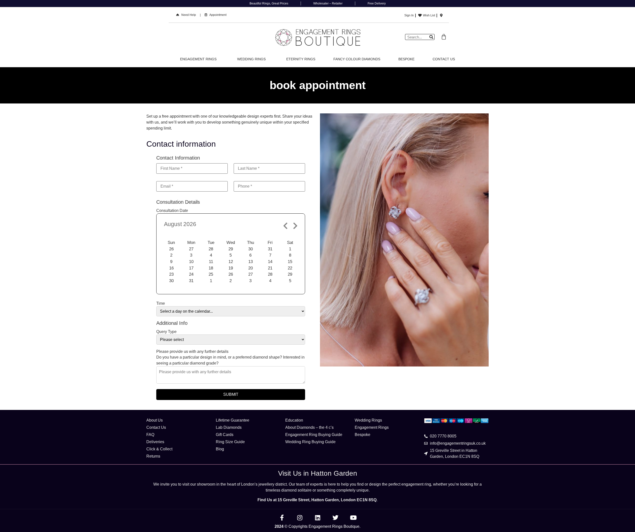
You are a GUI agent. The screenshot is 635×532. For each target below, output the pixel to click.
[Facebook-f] (282, 518)
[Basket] (444, 37)
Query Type (166, 332)
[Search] (431, 37)
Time (160, 303)
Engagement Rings (198, 59)
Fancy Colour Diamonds (356, 59)
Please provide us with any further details (192, 352)
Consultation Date (172, 211)
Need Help (187, 15)
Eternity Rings (300, 59)
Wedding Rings (251, 59)
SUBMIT (230, 394)
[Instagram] (300, 518)
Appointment (216, 15)
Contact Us (444, 59)
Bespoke (406, 59)
